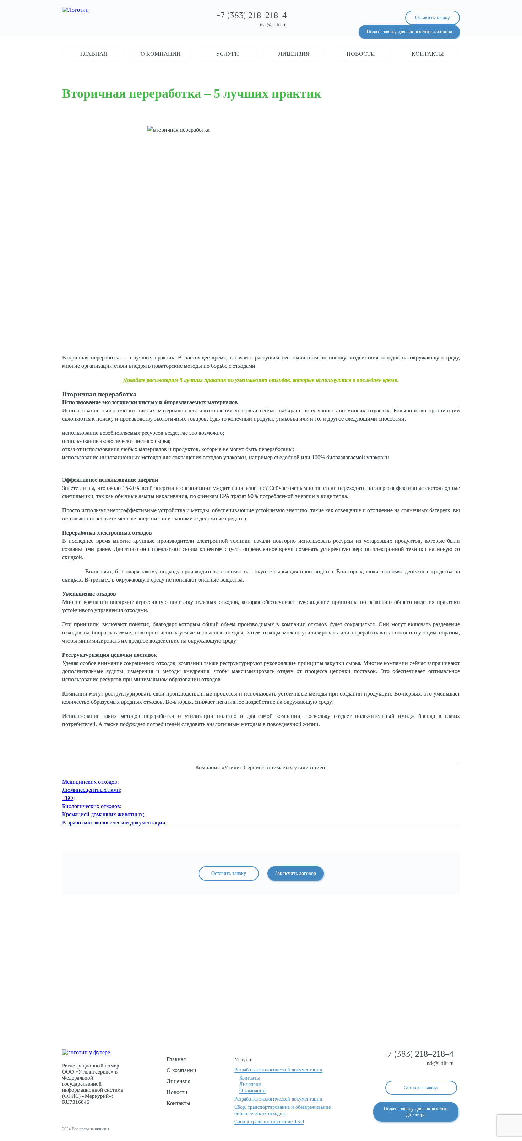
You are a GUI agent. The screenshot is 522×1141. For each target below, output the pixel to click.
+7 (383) (251, 16)
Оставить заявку (432, 17)
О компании (161, 54)
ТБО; (68, 798)
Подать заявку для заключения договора (409, 31)
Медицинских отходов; (90, 782)
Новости (361, 54)
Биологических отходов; (91, 806)
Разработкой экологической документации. (114, 823)
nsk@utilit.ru (273, 24)
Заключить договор (295, 873)
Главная (94, 54)
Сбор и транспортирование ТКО (269, 1121)
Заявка (261, 997)
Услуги (227, 54)
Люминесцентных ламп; (91, 790)
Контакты (428, 54)
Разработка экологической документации (278, 1069)
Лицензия (294, 54)
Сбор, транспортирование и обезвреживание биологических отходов (282, 1110)
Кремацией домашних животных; (103, 814)
